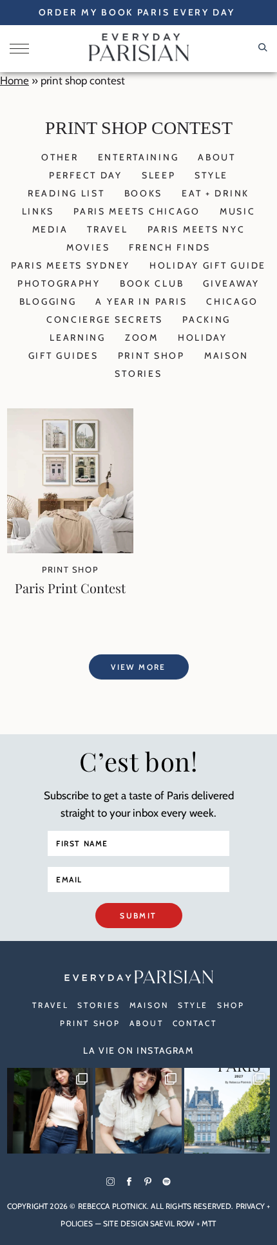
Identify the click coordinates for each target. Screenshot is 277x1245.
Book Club (152, 283)
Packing (206, 319)
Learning (78, 337)
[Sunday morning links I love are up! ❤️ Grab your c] (50, 1111)
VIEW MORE (138, 667)
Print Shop (151, 355)
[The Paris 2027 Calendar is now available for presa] (227, 1111)
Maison (226, 355)
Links (38, 211)
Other (60, 157)
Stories (138, 373)
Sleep (159, 175)
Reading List (66, 193)
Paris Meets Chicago (136, 211)
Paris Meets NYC (196, 229)
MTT (209, 1223)
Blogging (48, 301)
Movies (88, 247)
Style (211, 175)
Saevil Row (172, 1223)
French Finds (170, 247)
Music (238, 211)
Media (50, 229)
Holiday (202, 337)
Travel (107, 229)
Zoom (141, 337)
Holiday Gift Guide (207, 265)
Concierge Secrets (104, 319)
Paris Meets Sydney (70, 265)
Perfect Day (85, 175)
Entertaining (138, 157)
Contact (195, 1023)
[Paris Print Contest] (70, 549)
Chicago (232, 301)
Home (14, 80)
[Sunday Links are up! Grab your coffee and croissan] (138, 1111)
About (217, 157)
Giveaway (231, 283)
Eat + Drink (215, 193)
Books (143, 193)
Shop (231, 1005)
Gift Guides (63, 355)
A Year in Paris (141, 301)
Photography (58, 283)
